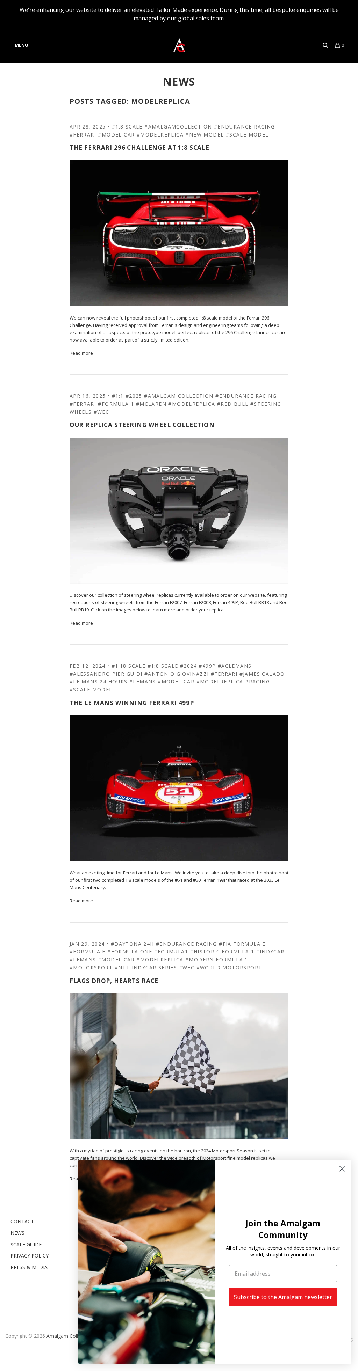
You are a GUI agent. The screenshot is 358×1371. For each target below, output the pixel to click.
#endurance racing (244, 126)
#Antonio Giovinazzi (176, 673)
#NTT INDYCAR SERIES (146, 967)
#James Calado (262, 673)
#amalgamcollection (178, 126)
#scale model (247, 134)
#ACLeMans (235, 665)
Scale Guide (26, 1244)
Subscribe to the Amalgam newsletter (283, 1297)
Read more (81, 353)
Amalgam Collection (69, 1336)
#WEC (101, 412)
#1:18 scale (128, 665)
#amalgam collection (179, 396)
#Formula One (129, 951)
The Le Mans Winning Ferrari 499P (132, 703)
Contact (22, 1221)
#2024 (188, 665)
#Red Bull (233, 404)
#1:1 (118, 396)
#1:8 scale (127, 126)
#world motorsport (229, 967)
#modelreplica (160, 134)
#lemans (142, 681)
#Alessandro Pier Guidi (106, 673)
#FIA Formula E (242, 943)
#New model (204, 134)
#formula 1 (116, 404)
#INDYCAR (270, 951)
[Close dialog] (342, 1169)
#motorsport (91, 967)
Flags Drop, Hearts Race (114, 981)
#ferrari (83, 134)
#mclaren (151, 404)
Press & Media (29, 1267)
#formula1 (171, 951)
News (179, 81)
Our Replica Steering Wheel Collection (142, 425)
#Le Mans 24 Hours (99, 681)
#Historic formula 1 (222, 951)
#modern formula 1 (216, 959)
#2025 (134, 396)
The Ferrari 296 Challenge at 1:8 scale (139, 148)
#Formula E (88, 951)
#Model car (116, 134)
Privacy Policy (29, 1255)
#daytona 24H (132, 943)
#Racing (257, 681)
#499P (207, 665)
